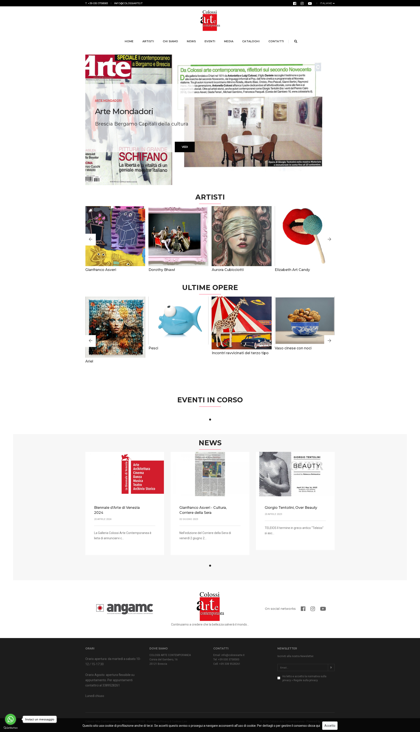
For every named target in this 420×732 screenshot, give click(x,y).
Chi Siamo (170, 41)
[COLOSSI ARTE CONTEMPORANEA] (210, 21)
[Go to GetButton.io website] (11, 727)
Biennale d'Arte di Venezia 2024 (117, 510)
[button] (90, 240)
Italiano (326, 3)
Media (228, 41)
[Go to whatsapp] (10, 719)
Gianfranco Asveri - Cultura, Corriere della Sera (203, 510)
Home (129, 41)
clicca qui (314, 725)
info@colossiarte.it (128, 3)
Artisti (148, 41)
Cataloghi (251, 41)
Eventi (210, 41)
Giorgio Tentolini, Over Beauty (291, 508)
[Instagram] (302, 3)
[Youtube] (310, 3)
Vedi (185, 147)
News (191, 41)
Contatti (276, 41)
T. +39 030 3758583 (96, 3)
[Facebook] (294, 3)
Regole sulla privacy (306, 680)
